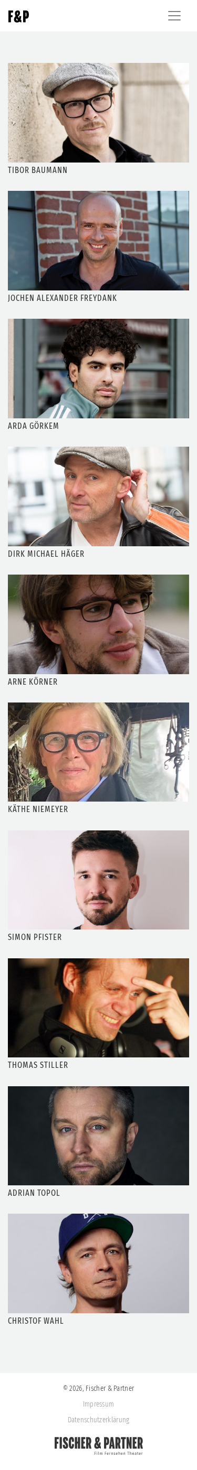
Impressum (99, 1404)
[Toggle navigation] (174, 16)
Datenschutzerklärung (99, 1419)
